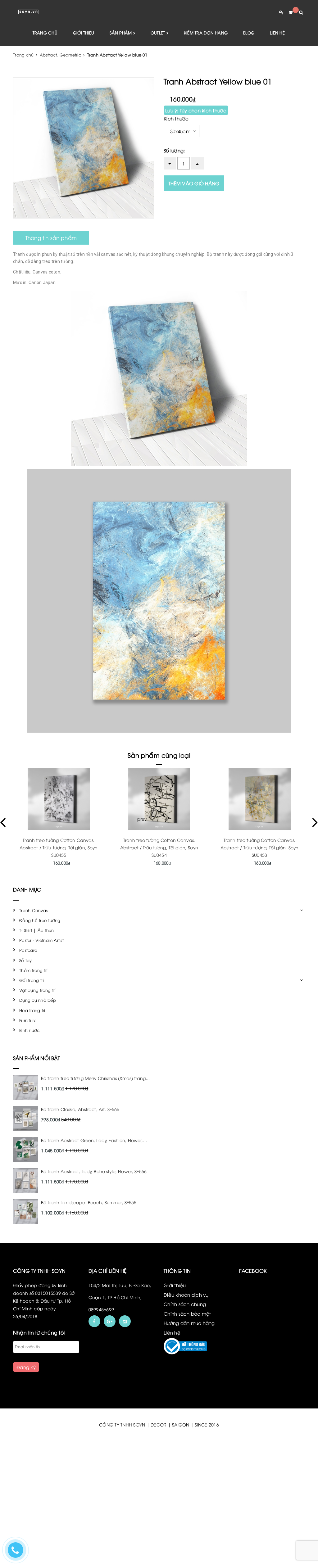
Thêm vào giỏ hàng (194, 183)
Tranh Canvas (33, 910)
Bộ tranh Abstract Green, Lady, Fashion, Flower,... (94, 1140)
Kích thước (176, 118)
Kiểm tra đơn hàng (206, 32)
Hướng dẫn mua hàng (189, 1323)
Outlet (158, 32)
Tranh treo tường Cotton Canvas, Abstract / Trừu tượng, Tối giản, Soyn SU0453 (259, 847)
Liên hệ (277, 32)
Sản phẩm (121, 32)
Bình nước (29, 1030)
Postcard (28, 950)
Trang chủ (45, 32)
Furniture (27, 1020)
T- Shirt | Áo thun (36, 930)
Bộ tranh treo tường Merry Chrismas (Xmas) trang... (95, 1078)
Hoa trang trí (32, 1010)
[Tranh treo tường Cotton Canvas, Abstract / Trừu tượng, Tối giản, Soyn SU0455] (58, 799)
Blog (248, 32)
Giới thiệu (83, 32)
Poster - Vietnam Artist (41, 940)
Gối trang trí (31, 980)
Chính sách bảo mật (187, 1313)
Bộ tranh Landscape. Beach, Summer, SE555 (89, 1202)
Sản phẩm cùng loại (159, 755)
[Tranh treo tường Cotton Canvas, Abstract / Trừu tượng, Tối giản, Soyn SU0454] (159, 799)
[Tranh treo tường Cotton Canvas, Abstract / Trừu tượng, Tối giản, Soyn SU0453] (259, 799)
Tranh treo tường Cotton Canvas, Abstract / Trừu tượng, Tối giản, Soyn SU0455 (59, 847)
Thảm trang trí (33, 970)
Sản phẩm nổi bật (36, 1058)
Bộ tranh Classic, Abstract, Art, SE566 (80, 1109)
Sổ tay (25, 960)
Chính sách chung (185, 1304)
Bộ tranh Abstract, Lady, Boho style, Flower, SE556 (94, 1171)
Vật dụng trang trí (37, 990)
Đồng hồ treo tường (40, 920)
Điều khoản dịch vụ (186, 1294)
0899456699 (101, 1309)
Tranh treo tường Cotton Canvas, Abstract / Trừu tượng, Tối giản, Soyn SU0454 (159, 847)
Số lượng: (174, 150)
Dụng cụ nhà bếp (37, 1000)
